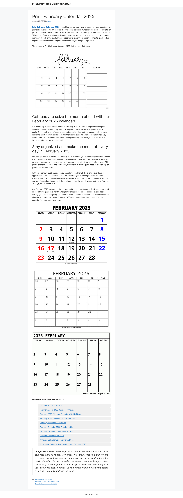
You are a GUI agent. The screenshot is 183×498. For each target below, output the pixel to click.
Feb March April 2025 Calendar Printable (57, 410)
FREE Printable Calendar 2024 (51, 3)
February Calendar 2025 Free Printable (56, 427)
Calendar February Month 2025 (46, 484)
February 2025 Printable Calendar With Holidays (60, 414)
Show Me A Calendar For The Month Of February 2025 (63, 444)
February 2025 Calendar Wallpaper (47, 481)
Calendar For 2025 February (52, 405)
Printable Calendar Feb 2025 (52, 436)
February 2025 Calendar (43, 479)
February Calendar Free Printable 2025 (56, 431)
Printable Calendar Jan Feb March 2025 (57, 440)
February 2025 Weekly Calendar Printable (57, 418)
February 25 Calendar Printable (53, 423)
